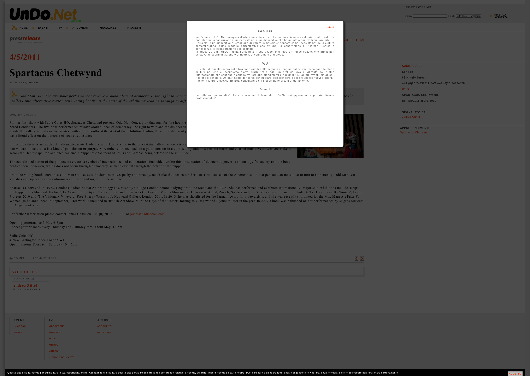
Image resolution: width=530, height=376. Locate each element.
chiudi (330, 27)
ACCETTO (515, 373)
